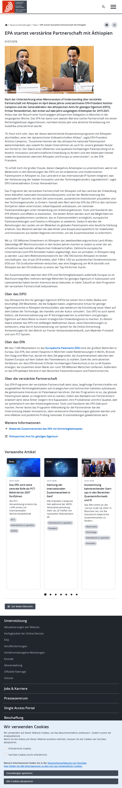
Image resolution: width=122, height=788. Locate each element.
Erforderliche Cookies (19, 748)
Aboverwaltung (13, 665)
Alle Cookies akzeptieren (19, 781)
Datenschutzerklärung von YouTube (67, 762)
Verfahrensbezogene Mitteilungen (24, 652)
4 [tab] (61, 594)
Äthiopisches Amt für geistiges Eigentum (33, 436)
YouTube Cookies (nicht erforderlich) (27, 754)
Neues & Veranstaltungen (20, 25)
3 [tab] (55, 594)
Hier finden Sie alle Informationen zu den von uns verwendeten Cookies (43, 766)
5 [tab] (66, 594)
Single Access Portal (19, 708)
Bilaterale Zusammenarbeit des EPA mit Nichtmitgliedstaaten (46, 428)
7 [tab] (76, 594)
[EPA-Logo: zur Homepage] (14, 7)
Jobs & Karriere (15, 688)
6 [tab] (71, 594)
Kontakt (9, 659)
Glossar (8, 678)
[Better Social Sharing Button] (114, 25)
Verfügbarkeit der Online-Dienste (24, 633)
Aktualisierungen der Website (21, 627)
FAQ (6, 640)
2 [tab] (50, 594)
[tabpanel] (23, 525)
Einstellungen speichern (19, 773)
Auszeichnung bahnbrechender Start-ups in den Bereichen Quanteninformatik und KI (98, 492)
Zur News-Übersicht (22, 606)
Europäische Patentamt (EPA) (63, 348)
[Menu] (113, 7)
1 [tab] (45, 594)
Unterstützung (15, 621)
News (35, 25)
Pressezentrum (16, 698)
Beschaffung (13, 718)
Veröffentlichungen (15, 646)
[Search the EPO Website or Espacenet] (103, 7)
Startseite (6, 25)
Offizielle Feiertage (15, 671)
